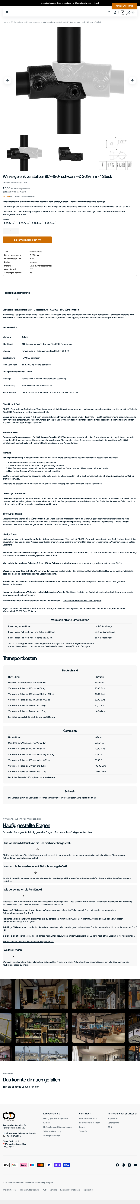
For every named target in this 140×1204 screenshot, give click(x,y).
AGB (110, 1127)
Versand (6, 196)
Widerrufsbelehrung (52, 1131)
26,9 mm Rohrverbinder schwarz (25, 22)
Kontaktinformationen (70, 1190)
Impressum (113, 1118)
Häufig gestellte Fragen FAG (55, 1118)
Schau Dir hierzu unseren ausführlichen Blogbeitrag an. (28, 941)
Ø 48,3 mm (50, 223)
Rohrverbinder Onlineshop (22, 1182)
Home (5, 22)
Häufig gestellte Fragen (26, 825)
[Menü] (7, 12)
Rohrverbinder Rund (88, 1118)
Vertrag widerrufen (51, 1135)
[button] (109, 12)
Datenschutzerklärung (29, 1190)
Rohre (82, 1127)
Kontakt (46, 1123)
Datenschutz (113, 1123)
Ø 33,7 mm (24, 223)
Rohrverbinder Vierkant (89, 1123)
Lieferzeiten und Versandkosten (57, 1127)
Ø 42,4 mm (37, 223)
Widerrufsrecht (9, 1190)
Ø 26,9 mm (9, 223)
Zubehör (83, 1131)
